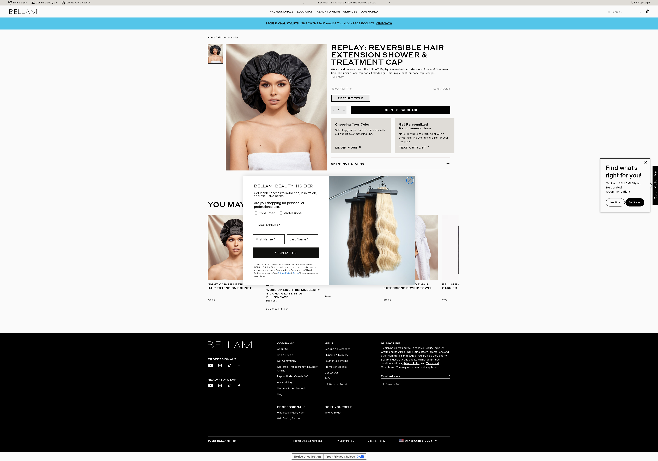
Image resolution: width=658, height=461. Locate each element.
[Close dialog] (409, 180)
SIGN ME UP (286, 253)
